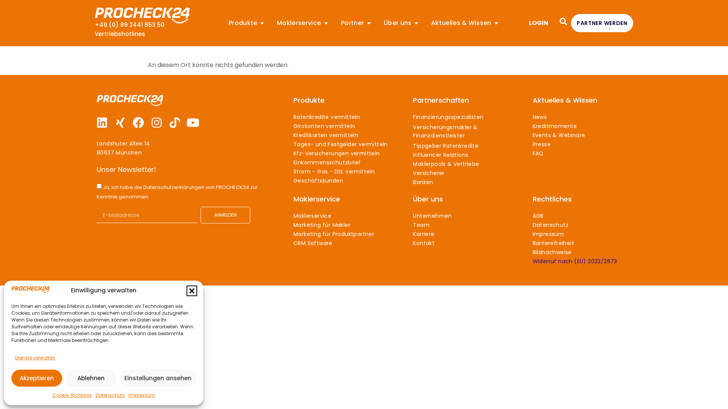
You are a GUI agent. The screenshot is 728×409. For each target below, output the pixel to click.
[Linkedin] (102, 123)
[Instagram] (156, 123)
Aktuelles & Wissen (565, 100)
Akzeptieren (37, 378)
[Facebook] (138, 123)
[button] (192, 291)
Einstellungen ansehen (157, 378)
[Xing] (120, 123)
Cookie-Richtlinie (72, 395)
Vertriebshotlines (120, 34)
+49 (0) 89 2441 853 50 (130, 25)
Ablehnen (91, 378)
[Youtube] (193, 123)
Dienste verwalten (35, 357)
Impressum (142, 395)
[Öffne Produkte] (262, 23)
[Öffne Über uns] (416, 23)
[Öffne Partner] (369, 23)
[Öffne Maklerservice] (326, 23)
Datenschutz (110, 395)
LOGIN (538, 23)
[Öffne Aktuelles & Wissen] (496, 23)
